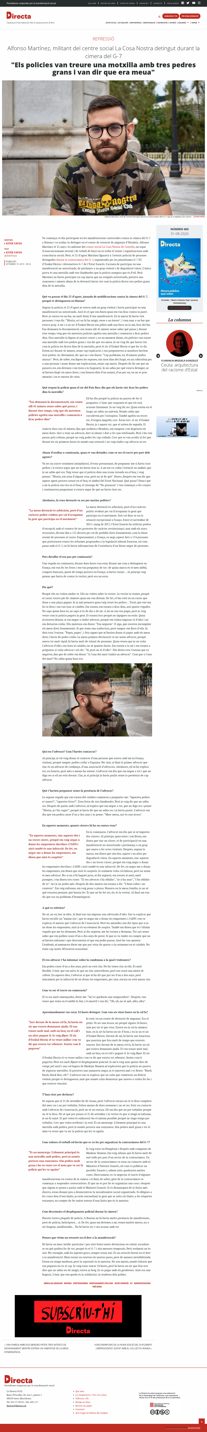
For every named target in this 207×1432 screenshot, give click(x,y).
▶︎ (201, 355)
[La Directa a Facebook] (183, 3)
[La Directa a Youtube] (193, 3)
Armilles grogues (53, 1283)
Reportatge (135, 23)
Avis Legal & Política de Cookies (91, 1413)
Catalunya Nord (41, 22)
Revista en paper (83, 1406)
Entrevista (162, 23)
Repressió (103, 39)
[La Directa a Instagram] (199, 3)
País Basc (97, 1286)
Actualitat (123, 23)
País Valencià (22, 22)
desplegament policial (101, 1283)
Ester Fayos (199, 217)
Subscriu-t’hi (82, 1398)
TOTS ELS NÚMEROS (179, 307)
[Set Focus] (159, 16)
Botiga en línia (108, 3)
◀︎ (158, 355)
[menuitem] (11, 22)
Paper (194, 23)
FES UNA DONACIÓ (190, 16)
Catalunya (11, 22)
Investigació (149, 23)
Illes (31, 22)
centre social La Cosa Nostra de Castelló (110, 247)
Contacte (157, 3)
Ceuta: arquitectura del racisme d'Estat (179, 367)
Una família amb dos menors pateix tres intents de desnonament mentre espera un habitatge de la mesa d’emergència (36, 1348)
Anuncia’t (144, 3)
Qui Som (92, 3)
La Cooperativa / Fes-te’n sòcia (90, 1395)
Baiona (68, 1283)
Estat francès (122, 1283)
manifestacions (142, 1283)
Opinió (173, 23)
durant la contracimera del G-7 (74, 260)
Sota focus (111, 23)
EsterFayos (11, 256)
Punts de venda (127, 3)
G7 (131, 1283)
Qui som (79, 1391)
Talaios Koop (183, 1428)
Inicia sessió (173, 3)
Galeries (182, 23)
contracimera (80, 1283)
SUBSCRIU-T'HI (170, 16)
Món (52, 22)
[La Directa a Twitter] (188, 3)
